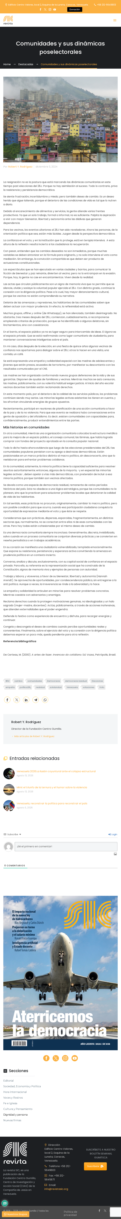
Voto (101, 687)
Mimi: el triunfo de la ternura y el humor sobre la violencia (52, 787)
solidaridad (56, 687)
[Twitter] (45, 9)
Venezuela (72, 687)
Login (114, 834)
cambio (18, 680)
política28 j (25, 687)
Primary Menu (115, 20)
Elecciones (97, 680)
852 (7, 680)
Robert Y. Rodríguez (20, 166)
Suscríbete (93, 1166)
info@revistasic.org (56, 1189)
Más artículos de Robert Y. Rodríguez (34, 736)
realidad (40, 687)
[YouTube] (54, 9)
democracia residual (76, 680)
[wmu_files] (115, 854)
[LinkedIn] (26, 700)
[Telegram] (35, 700)
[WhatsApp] (45, 700)
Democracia (53, 680)
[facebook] (46, 1058)
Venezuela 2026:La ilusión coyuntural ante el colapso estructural (56, 771)
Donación (74, 9)
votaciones (88, 687)
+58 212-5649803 (106, 4)
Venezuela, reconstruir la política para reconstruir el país (52, 803)
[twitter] (56, 1058)
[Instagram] (50, 9)
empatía (10, 687)
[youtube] (75, 1058)
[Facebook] (40, 9)
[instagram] (65, 1058)
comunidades (35, 680)
